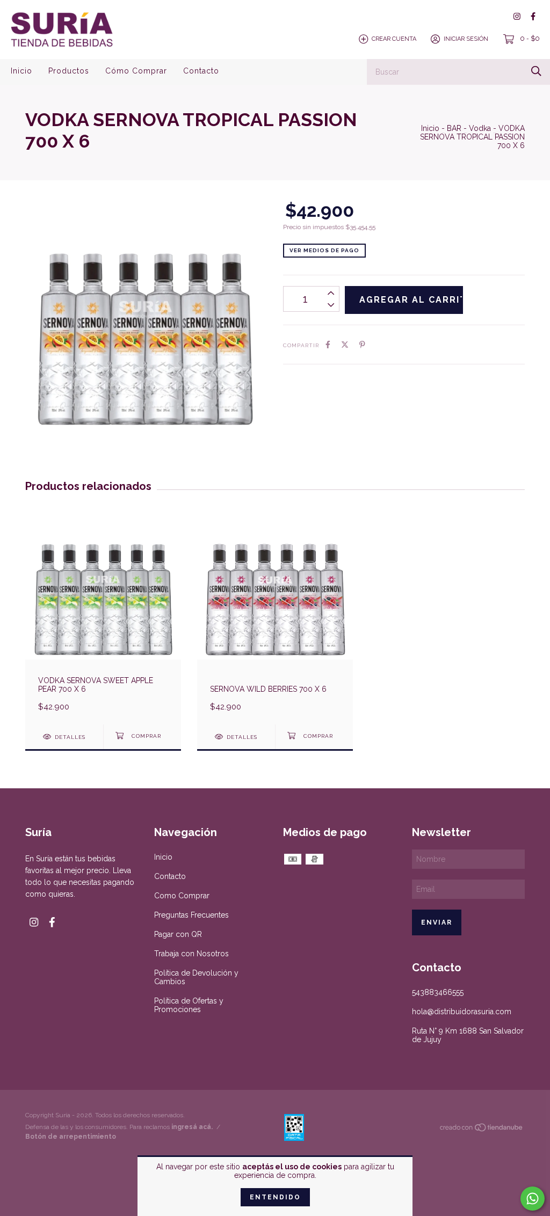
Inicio (21, 71)
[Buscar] (536, 71)
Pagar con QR (178, 934)
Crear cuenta (394, 38)
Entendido (275, 1197)
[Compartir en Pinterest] (362, 344)
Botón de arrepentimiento (70, 1136)
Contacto (201, 71)
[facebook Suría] (533, 16)
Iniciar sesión (466, 38)
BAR (454, 128)
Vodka (480, 128)
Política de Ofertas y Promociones (188, 1005)
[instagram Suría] (517, 16)
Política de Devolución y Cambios (196, 977)
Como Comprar (181, 895)
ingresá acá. (192, 1127)
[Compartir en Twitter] (345, 344)
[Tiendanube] (482, 1129)
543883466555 (438, 992)
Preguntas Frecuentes (191, 915)
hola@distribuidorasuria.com (461, 1011)
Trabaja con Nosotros (191, 953)
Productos (68, 71)
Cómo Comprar (136, 71)
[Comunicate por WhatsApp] (532, 1198)
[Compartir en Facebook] (328, 344)
